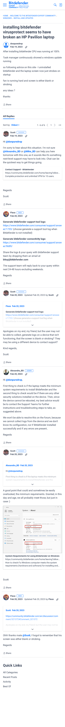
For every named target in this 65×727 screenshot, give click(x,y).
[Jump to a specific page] (59, 125)
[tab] (8, 116)
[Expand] (32, 325)
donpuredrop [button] (16, 43)
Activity (7, 681)
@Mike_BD (29, 151)
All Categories (10, 672)
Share (7, 104)
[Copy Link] (26, 46)
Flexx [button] (12, 212)
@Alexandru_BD (11, 151)
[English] (18, 5)
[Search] (55, 5)
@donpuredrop (14, 141)
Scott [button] (12, 132)
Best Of (7, 686)
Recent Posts (10, 677)
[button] (6, 45)
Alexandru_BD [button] (17, 370)
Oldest (14, 125)
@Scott (26, 635)
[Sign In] (60, 5)
